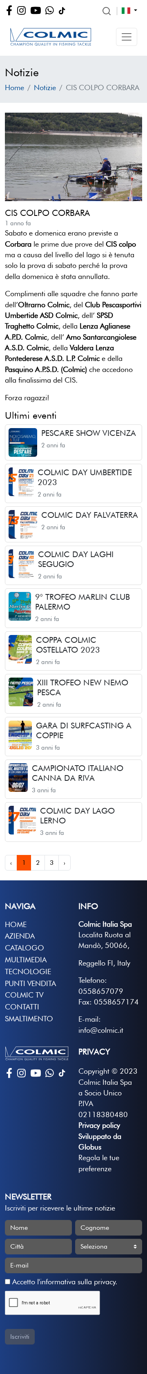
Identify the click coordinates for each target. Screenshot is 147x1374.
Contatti (22, 1006)
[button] (126, 37)
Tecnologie (28, 971)
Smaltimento (29, 1018)
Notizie (45, 87)
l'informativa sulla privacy (76, 1281)
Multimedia (26, 959)
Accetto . (63, 1281)
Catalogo (24, 947)
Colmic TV (24, 995)
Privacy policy (99, 1125)
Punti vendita (30, 983)
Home (14, 87)
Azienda (20, 936)
